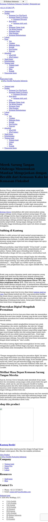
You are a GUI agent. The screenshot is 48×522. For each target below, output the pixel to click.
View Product (5, 455)
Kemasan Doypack (20, 19)
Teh (10, 41)
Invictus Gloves (5, 212)
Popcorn (12, 51)
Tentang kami (9, 11)
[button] (14, 1)
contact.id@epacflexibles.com (20, 492)
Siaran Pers (8, 466)
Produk (7, 13)
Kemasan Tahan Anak (17, 27)
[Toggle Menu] (1, 77)
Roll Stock (12, 21)
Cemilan (12, 43)
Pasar (6, 39)
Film (10, 25)
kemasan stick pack (20, 23)
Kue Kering (13, 49)
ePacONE (12, 55)
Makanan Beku (14, 45)
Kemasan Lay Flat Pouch (18, 15)
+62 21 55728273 (6, 8)
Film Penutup (13, 33)
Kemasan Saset (14, 31)
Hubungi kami (5, 495)
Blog (10, 69)
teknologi (7, 53)
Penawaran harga (10, 73)
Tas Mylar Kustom (15, 29)
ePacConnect (13, 57)
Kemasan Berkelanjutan (17, 35)
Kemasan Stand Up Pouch (18, 17)
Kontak (11, 71)
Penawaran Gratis (6, 79)
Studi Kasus (8, 59)
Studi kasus (8, 479)
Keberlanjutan (9, 61)
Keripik (11, 47)
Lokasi (6, 37)
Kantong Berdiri (7, 445)
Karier (6, 468)
